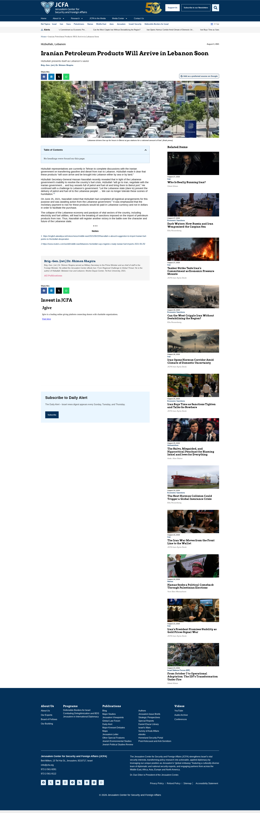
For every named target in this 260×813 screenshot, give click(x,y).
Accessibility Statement (207, 783)
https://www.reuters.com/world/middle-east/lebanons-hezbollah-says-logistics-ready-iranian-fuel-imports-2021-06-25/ (94, 244)
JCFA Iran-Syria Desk (177, 278)
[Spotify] (94, 782)
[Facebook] (43, 782)
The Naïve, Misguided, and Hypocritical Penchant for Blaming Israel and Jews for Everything (190, 451)
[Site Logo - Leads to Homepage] (64, 8)
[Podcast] (86, 782)
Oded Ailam (172, 186)
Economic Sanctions (176, 220)
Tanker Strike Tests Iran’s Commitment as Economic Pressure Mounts (190, 271)
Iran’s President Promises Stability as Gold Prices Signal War (192, 631)
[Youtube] (57, 782)
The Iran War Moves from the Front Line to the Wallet (190, 542)
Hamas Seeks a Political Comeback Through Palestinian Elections (190, 586)
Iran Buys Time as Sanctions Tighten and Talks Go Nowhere (191, 406)
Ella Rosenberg (174, 230)
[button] (44, 77)
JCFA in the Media (98, 18)
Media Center (118, 18)
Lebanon (60, 44)
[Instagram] (65, 782)
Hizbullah (47, 44)
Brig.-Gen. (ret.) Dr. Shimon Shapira (57, 65)
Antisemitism (172, 445)
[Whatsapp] (101, 782)
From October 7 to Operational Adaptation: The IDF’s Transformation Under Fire (192, 676)
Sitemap (187, 783)
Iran (169, 179)
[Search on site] (215, 7)
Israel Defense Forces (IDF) (178, 670)
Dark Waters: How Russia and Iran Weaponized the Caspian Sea (190, 225)
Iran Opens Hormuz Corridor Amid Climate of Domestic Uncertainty (190, 361)
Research (75, 18)
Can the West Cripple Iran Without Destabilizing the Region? (190, 317)
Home (43, 18)
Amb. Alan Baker (175, 458)
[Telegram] (72, 782)
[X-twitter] (50, 782)
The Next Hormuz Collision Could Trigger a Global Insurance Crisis (189, 497)
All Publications (53, 275)
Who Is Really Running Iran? (186, 182)
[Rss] (79, 782)
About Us (57, 18)
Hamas (170, 581)
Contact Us (139, 18)
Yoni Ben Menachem (176, 591)
